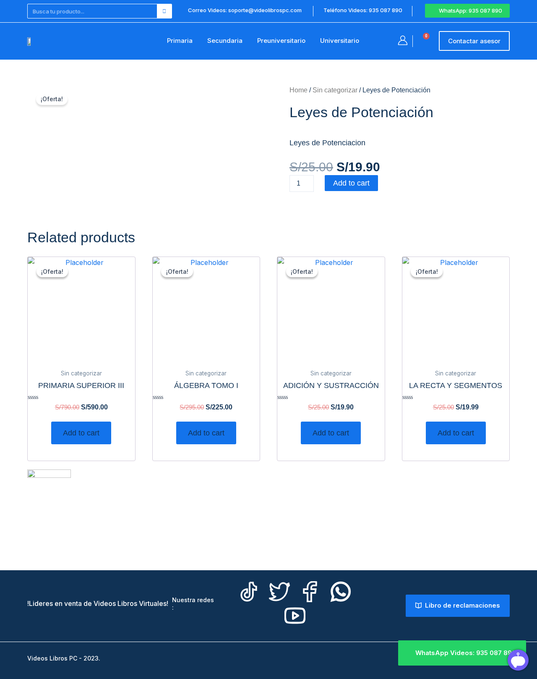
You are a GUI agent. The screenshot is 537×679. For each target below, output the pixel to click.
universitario (339, 41)
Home (298, 90)
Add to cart (351, 183)
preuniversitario (281, 41)
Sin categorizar (335, 90)
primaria (180, 41)
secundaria (224, 41)
